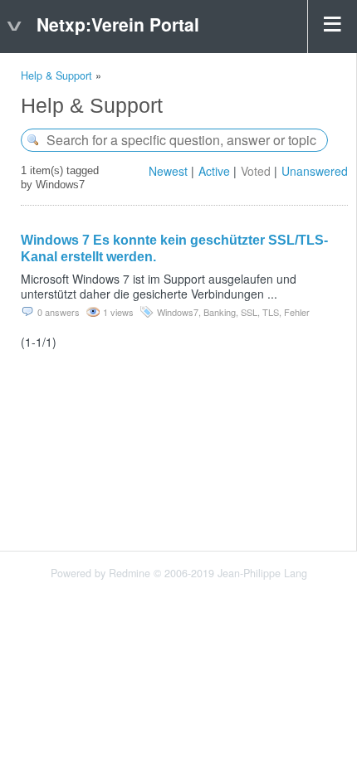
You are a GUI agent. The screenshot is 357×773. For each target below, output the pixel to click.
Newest (168, 171)
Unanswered (314, 171)
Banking (219, 311)
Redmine (129, 573)
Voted (256, 171)
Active (214, 171)
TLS (270, 311)
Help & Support (56, 75)
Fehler (297, 311)
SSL (249, 311)
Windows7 (177, 311)
